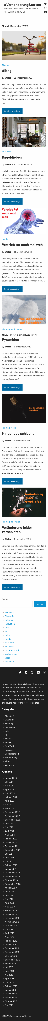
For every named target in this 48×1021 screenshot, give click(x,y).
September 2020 (13, 884)
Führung (6, 329)
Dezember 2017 (12, 993)
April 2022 (9, 831)
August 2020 (11, 887)
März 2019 (9, 937)
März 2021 (9, 861)
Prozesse (9, 646)
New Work (6, 151)
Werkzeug (9, 661)
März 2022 (10, 834)
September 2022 (12, 819)
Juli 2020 (9, 891)
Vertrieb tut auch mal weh (22, 244)
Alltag (7, 70)
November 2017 (12, 997)
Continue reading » (12, 111)
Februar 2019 (11, 940)
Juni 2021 (9, 857)
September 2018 (12, 959)
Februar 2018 (11, 986)
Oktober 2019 (11, 925)
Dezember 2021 (12, 846)
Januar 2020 (11, 914)
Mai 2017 (9, 1005)
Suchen (5, 599)
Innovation (15, 521)
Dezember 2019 (12, 918)
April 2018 (9, 978)
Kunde (5, 239)
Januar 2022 (11, 842)
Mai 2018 (9, 974)
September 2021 (12, 850)
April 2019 (9, 933)
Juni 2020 (9, 895)
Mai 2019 (9, 929)
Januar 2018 (10, 990)
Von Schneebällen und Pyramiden (19, 337)
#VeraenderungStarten (22, 4)
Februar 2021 (11, 865)
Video (13, 427)
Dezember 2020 (12, 872)
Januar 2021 (10, 869)
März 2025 (10, 793)
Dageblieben (12, 157)
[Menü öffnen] (4, 19)
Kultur (8, 635)
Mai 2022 (9, 827)
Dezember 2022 (12, 812)
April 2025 (9, 789)
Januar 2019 (10, 944)
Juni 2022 (9, 823)
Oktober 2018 (11, 956)
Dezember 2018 (12, 948)
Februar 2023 (11, 808)
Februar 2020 (11, 910)
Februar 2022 (11, 838)
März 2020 (10, 906)
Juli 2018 (9, 967)
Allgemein (6, 65)
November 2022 (12, 816)
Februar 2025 (11, 797)
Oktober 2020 (11, 880)
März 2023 (10, 804)
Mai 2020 (9, 899)
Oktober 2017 (11, 1001)
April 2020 (9, 902)
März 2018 (9, 982)
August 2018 (10, 963)
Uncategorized (12, 650)
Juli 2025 (9, 781)
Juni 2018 (9, 971)
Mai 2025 (9, 785)
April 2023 (9, 800)
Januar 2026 (11, 778)
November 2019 (12, 921)
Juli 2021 (9, 853)
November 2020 (12, 876)
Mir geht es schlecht (18, 433)
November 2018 (12, 952)
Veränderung (17, 329)
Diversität (9, 616)
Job (7, 627)
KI (6, 631)
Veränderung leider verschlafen (17, 529)
